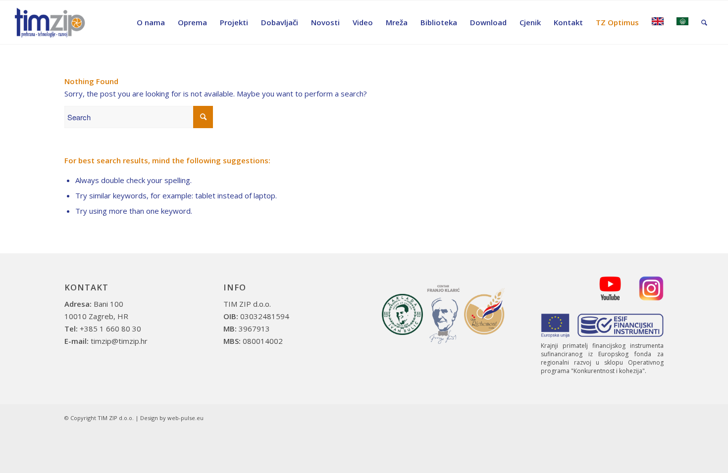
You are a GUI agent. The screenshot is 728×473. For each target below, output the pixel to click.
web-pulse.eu (185, 418)
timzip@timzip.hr (119, 341)
